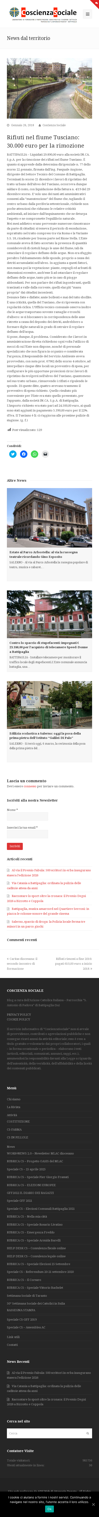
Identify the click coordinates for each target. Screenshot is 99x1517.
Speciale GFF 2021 (19, 1200)
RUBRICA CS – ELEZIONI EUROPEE (31, 1185)
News (11, 1146)
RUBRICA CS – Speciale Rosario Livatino (35, 1224)
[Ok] (93, 1504)
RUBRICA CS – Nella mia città (27, 1216)
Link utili (13, 1337)
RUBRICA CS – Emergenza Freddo (31, 1232)
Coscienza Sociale (54, 125)
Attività (12, 1115)
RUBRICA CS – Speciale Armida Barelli (34, 1240)
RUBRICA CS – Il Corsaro (24, 1280)
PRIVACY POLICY (19, 1014)
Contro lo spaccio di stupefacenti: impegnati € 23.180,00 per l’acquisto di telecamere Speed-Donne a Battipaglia (48, 647)
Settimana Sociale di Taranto (27, 1295)
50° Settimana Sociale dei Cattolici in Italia (36, 1303)
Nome (12, 810)
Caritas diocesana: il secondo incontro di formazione (22, 963)
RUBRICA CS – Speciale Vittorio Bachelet (35, 1287)
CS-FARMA (14, 1129)
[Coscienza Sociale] (44, 15)
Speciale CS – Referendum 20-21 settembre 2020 (40, 1272)
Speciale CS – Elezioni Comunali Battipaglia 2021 (41, 1208)
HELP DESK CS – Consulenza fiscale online (36, 1248)
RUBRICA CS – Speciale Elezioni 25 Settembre (38, 1264)
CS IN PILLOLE (17, 1137)
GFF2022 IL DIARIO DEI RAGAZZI (30, 1193)
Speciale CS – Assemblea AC (26, 1327)
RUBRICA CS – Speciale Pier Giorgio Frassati (38, 1177)
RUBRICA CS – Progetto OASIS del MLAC (35, 1161)
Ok (49, 1509)
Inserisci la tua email (22, 827)
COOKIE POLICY (18, 1019)
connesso (30, 786)
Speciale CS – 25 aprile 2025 (26, 1169)
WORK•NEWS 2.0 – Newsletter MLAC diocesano (40, 1153)
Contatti (12, 1345)
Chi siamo (13, 1099)
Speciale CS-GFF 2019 (22, 1319)
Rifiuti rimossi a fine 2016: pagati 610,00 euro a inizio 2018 (73, 963)
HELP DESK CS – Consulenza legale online (36, 1256)
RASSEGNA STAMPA (21, 1310)
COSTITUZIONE (18, 1121)
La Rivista (13, 1107)
